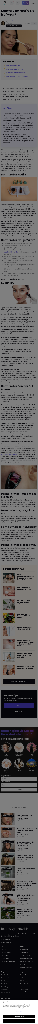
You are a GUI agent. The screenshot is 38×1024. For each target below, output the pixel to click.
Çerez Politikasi (21, 1008)
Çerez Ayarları (19, 1011)
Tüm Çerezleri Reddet (19, 1016)
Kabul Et (19, 1020)
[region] (19, 1012)
